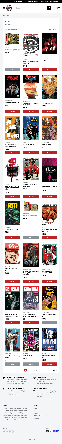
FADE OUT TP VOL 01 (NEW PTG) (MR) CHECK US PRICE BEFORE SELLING (12, 187)
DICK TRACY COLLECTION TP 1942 (31, 216)
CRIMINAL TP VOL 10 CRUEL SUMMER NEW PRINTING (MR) (11, 315)
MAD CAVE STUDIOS (26, 142)
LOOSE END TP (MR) (27, 356)
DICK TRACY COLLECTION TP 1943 (12, 50)
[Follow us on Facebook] (4, 431)
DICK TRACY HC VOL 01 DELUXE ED (49, 315)
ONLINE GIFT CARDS (38, 416)
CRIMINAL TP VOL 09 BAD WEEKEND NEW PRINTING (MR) (30, 315)
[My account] (54, 8)
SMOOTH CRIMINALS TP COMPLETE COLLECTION (47, 272)
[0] (58, 8)
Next (54, 370)
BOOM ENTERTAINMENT (46, 184)
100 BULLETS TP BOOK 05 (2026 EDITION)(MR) (30, 62)
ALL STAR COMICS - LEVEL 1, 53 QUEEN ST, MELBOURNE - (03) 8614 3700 (31, 1)
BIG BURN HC (45, 58)
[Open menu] (4, 8)
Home (4, 15)
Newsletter (55, 1)
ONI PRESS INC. (7, 266)
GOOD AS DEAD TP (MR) (47, 103)
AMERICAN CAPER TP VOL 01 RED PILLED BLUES (30, 104)
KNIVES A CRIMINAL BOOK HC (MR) (48, 356)
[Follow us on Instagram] (10, 431)
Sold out (12, 70)
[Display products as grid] (53, 29)
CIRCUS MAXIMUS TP (46, 144)
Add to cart (31, 70)
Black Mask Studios (27, 269)
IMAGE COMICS (44, 101)
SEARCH (35, 408)
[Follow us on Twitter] (7, 431)
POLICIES (36, 413)
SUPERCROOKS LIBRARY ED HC (12, 103)
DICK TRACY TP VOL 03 (28, 144)
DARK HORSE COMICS (8, 100)
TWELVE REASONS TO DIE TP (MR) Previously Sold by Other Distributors (31, 272)
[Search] (49, 8)
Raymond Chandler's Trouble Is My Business (12, 356)
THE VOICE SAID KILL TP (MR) (11, 229)
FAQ (34, 411)
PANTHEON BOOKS (8, 354)
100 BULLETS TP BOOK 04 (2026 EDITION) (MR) (49, 230)
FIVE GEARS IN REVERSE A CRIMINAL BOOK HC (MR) (10, 145)
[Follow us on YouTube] (13, 431)
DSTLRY (43, 56)
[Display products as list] (56, 29)
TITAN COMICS (25, 182)
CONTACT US (36, 418)
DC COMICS (25, 59)
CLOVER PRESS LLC (8, 48)
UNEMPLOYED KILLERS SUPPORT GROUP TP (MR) (30, 185)
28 (36, 370)
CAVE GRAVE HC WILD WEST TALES (11, 269)
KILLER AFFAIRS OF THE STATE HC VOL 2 (49, 187)
